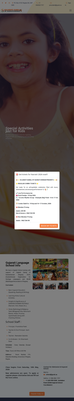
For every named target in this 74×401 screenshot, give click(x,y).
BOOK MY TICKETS (49, 226)
